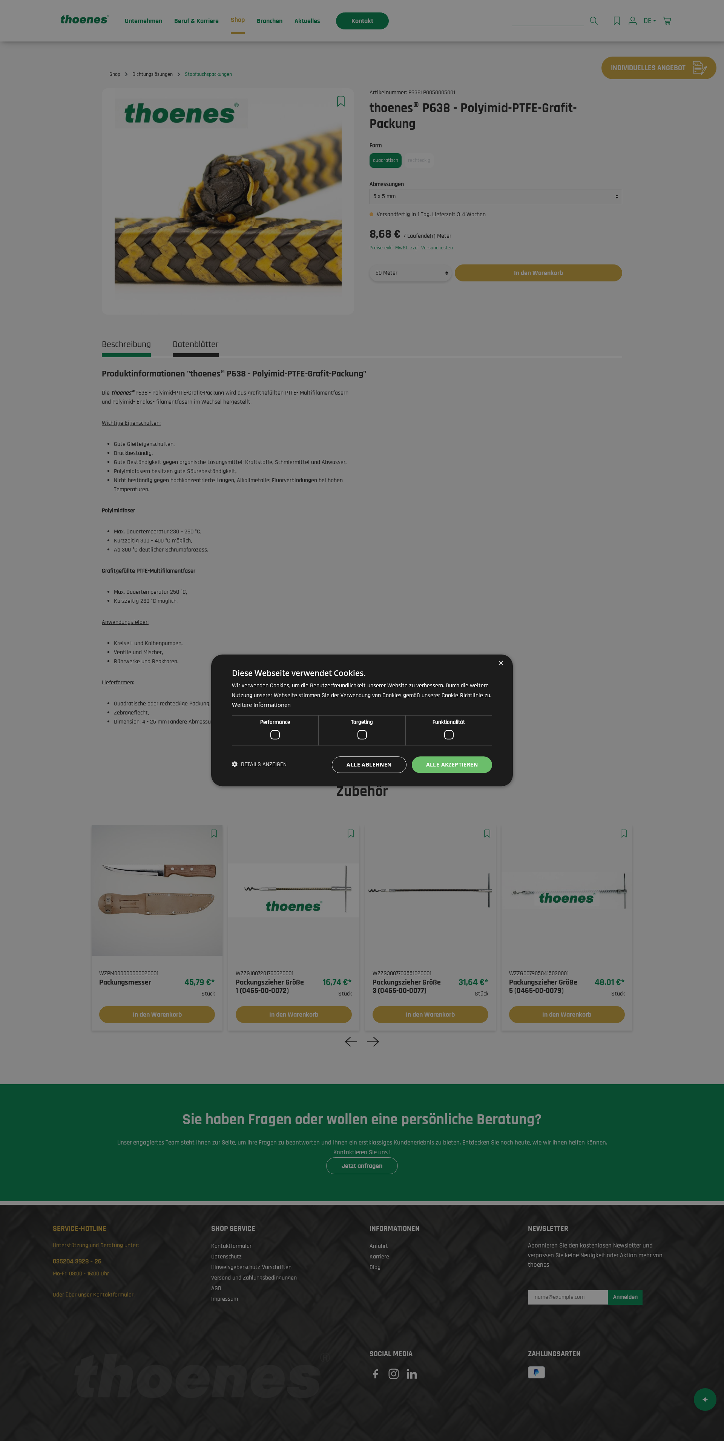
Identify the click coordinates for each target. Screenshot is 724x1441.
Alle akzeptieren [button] (452, 764)
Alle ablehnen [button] (369, 764)
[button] (259, 764)
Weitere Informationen (261, 705)
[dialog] (362, 720)
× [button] (500, 663)
